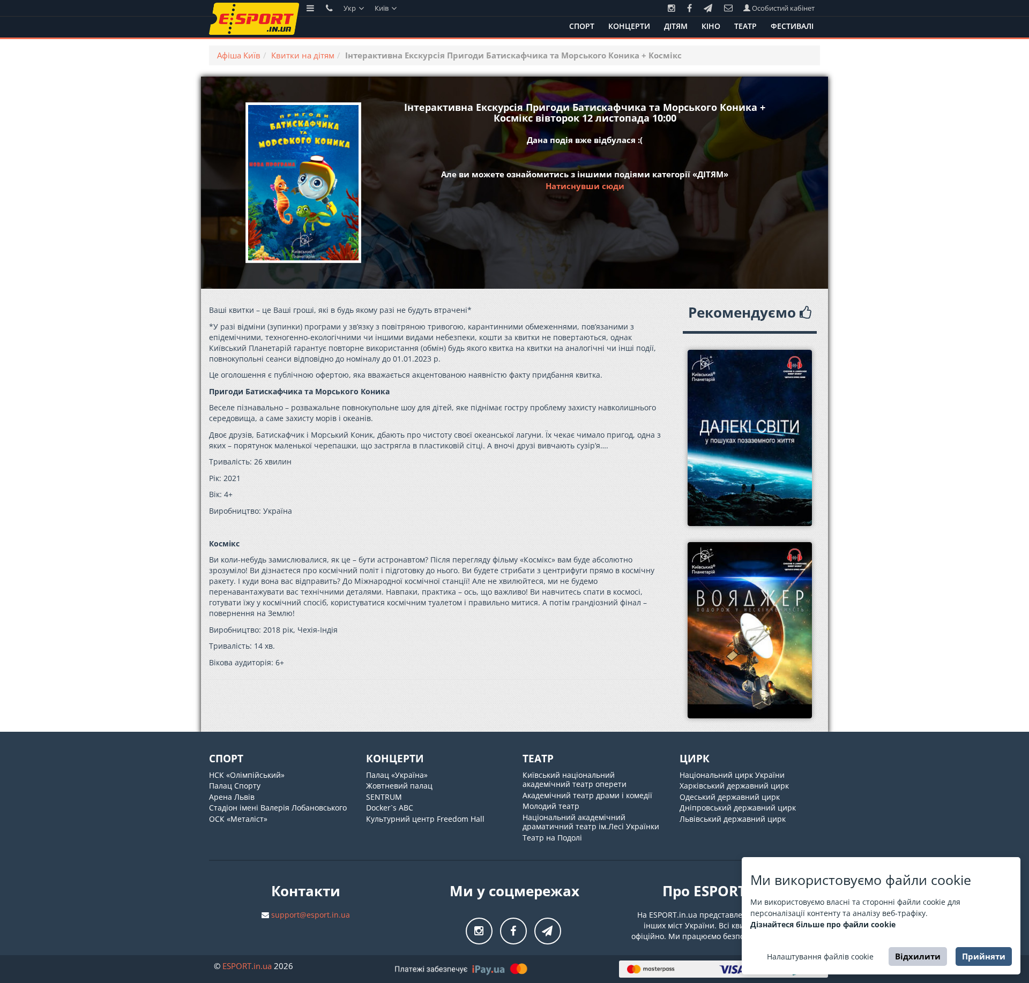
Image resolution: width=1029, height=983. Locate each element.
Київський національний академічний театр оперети (575, 780)
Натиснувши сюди (585, 186)
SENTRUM (384, 797)
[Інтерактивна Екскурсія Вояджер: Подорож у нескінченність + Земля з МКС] (750, 630)
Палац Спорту (234, 786)
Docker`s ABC (389, 807)
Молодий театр (551, 806)
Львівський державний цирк (733, 819)
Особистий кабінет (782, 8)
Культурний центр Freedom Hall (425, 819)
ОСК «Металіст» (238, 819)
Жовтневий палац (399, 786)
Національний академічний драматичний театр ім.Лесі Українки (591, 822)
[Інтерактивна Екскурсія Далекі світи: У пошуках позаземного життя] (750, 438)
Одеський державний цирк (730, 797)
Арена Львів (232, 797)
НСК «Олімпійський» (247, 775)
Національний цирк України (732, 775)
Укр (350, 8)
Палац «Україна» (397, 775)
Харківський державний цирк (734, 786)
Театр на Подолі (552, 837)
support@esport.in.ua (310, 915)
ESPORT (247, 966)
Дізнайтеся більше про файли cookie (823, 924)
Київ (382, 8)
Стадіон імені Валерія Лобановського (278, 807)
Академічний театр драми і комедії (587, 795)
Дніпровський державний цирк (738, 807)
